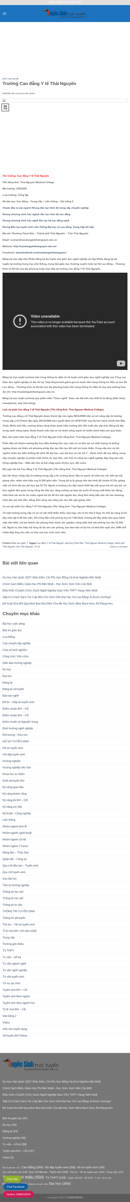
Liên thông (9, 819)
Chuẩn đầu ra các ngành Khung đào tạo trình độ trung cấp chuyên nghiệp (46, 207)
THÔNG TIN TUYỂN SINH (19, 911)
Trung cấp (9, 937)
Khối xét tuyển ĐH (13, 780)
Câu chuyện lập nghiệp (16, 643)
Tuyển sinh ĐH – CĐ (15, 989)
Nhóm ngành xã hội (14, 839)
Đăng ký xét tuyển (13, 689)
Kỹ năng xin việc (12, 806)
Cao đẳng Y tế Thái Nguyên (50, 543)
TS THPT (8, 950)
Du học (7, 669)
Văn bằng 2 (9, 1016)
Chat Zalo (12, 1178)
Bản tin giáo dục (12, 630)
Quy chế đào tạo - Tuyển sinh (48, 1172)
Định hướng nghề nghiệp (18, 728)
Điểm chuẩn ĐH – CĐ (16, 708)
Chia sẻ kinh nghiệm (15, 650)
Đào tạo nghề (11, 695)
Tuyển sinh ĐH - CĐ (80, 1178)
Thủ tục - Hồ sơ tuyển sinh (87, 1172)
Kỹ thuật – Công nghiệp (17, 813)
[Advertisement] (65, 47)
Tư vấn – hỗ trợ (12, 957)
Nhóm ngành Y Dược (15, 846)
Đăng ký (8, 682)
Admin (32, 93)
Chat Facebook (16, 1186)
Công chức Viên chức (16, 656)
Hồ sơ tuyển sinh (13, 748)
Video (6, 1022)
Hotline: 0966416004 (19, 1194)
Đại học (7, 676)
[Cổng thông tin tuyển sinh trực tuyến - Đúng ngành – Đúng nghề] (65, 13)
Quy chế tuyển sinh (14, 872)
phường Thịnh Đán (74, 543)
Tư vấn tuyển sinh (13, 976)
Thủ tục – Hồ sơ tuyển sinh (19, 924)
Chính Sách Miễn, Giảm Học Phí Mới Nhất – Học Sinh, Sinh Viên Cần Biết (47, 584)
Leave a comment (118, 546)
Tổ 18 (37, 546)
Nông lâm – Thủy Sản (16, 852)
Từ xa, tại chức (12, 983)
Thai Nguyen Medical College (99, 543)
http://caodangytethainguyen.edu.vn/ (35, 246)
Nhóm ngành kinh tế (15, 826)
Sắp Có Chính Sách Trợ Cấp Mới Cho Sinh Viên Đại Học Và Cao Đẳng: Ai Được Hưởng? (57, 597)
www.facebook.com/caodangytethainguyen (41, 252)
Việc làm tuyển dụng (15, 1029)
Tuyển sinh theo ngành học (19, 1002)
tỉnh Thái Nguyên (24, 546)
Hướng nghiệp (11, 761)
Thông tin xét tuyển (14, 917)
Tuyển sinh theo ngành (16, 996)
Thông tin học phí (13, 891)
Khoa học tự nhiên (14, 774)
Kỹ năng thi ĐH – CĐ (15, 800)
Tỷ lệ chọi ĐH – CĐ (14, 1009)
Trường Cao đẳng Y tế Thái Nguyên (39, 83)
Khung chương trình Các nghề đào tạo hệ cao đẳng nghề (36, 220)
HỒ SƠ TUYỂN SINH (16, 741)
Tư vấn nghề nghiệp (15, 970)
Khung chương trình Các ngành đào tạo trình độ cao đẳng (36, 214)
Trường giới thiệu (13, 944)
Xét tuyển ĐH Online (15, 1035)
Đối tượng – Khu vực (15, 734)
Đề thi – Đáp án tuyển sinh (18, 702)
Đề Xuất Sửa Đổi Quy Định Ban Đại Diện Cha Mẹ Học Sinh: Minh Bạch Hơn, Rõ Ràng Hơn (58, 603)
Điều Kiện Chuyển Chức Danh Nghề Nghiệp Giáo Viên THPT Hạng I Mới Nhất (50, 590)
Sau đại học (10, 878)
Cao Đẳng (9, 636)
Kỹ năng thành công (15, 793)
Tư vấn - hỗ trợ (102, 1178)
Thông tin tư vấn (12, 904)
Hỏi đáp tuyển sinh (14, 754)
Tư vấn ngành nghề (14, 963)
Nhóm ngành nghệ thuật (17, 832)
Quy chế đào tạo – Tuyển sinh (20, 865)
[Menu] (5, 13)
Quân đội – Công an (15, 859)
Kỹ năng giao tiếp (13, 787)
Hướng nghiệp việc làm (17, 767)
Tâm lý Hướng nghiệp (16, 885)
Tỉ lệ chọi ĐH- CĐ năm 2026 (20, 930)
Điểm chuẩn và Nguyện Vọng (20, 721)
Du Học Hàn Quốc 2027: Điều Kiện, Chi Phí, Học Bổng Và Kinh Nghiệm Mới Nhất (52, 577)
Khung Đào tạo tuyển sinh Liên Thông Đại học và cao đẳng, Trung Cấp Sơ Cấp (48, 227)
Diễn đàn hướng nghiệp (17, 663)
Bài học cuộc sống (14, 623)
